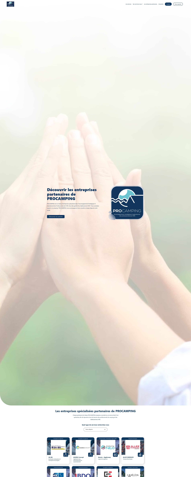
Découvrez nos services (56, 216)
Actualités (161, 4)
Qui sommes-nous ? (138, 4)
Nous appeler (178, 4)
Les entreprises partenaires (150, 4)
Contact (168, 4)
